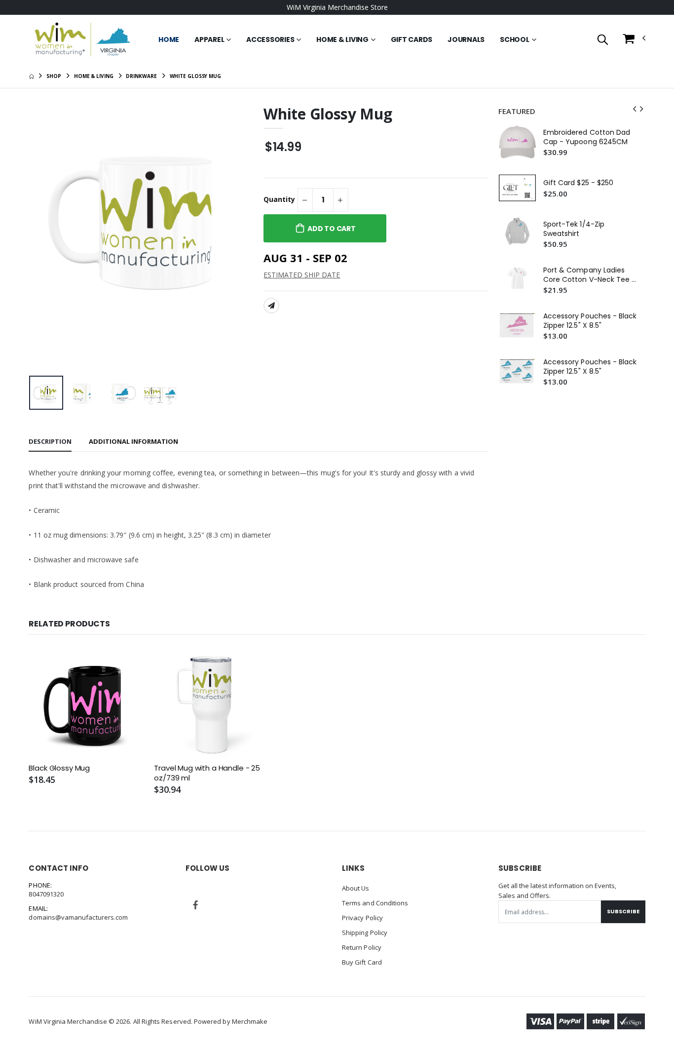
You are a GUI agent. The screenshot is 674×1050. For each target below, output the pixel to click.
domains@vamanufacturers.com (78, 917)
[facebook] (195, 905)
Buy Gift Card (362, 962)
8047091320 (46, 894)
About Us (356, 888)
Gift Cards (412, 39)
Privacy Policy (362, 917)
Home (168, 39)
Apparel (209, 39)
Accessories (270, 39)
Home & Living (342, 39)
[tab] (50, 442)
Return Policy (361, 947)
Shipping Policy (364, 932)
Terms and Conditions (375, 902)
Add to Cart (331, 228)
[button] (603, 40)
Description (50, 441)
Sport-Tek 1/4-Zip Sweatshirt (573, 229)
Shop (53, 76)
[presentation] (43, 238)
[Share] (271, 305)
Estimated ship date (301, 274)
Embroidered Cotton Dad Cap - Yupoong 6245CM (587, 137)
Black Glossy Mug (59, 768)
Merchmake (250, 1021)
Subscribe (623, 911)
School (514, 39)
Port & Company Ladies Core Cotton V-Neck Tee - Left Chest (589, 275)
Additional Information (133, 441)
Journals (466, 39)
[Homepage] (31, 76)
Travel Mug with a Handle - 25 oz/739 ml (207, 773)
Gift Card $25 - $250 (578, 183)
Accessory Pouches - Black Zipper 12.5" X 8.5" (590, 320)
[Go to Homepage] (82, 39)
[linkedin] (218, 898)
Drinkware (141, 76)
